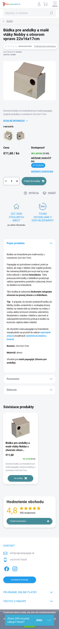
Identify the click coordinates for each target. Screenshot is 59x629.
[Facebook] (6, 568)
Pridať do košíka (32, 181)
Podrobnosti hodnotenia (45, 46)
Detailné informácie (14, 121)
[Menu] (55, 4)
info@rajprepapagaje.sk (22, 553)
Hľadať (51, 13)
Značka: (9, 55)
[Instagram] (14, 568)
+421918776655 (18, 559)
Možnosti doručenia (42, 171)
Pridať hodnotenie (18, 521)
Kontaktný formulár (19, 580)
